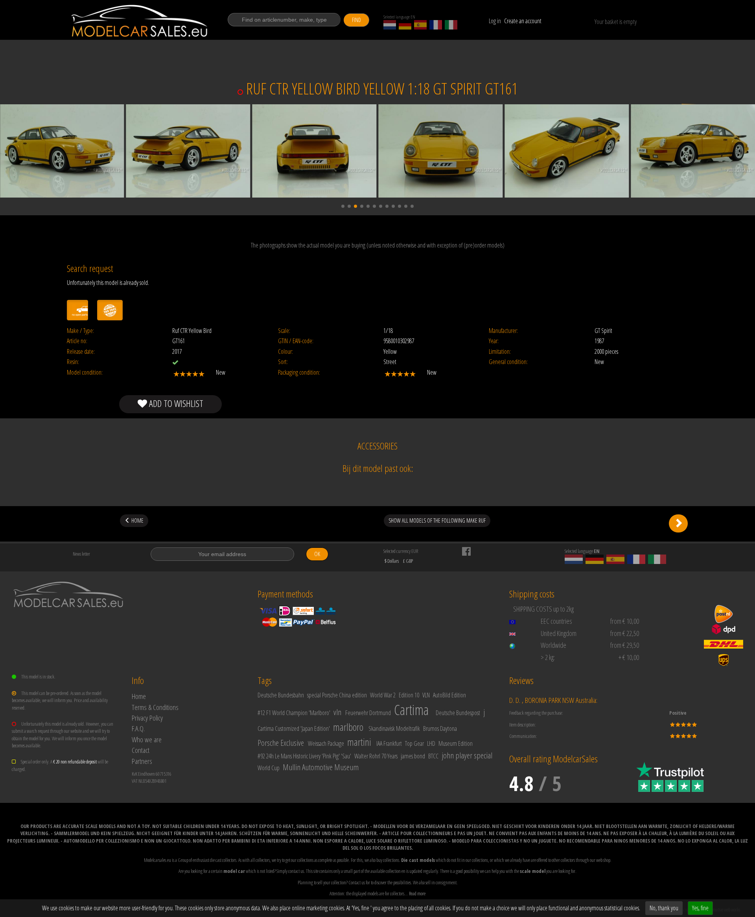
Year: (494, 341)
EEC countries (556, 621)
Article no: (77, 341)
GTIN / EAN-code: (295, 341)
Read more (417, 893)
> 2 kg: (548, 657)
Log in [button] (495, 21)
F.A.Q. (138, 728)
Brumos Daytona (440, 728)
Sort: (283, 362)
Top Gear (414, 743)
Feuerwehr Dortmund (368, 712)
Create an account (522, 21)
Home (139, 696)
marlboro (348, 727)
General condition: (508, 362)
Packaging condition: (299, 372)
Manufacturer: (503, 331)
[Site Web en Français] (435, 25)
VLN (426, 695)
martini (359, 742)
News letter (81, 553)
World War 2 (383, 695)
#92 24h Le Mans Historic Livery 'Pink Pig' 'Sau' (304, 756)
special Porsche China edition (337, 695)
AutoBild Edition (449, 695)
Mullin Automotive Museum (321, 767)
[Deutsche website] (405, 25)
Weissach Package (326, 743)
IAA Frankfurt (389, 743)
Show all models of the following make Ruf (437, 520)
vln (337, 711)
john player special (467, 755)
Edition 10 (409, 695)
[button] (342, 206)
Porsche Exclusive (281, 742)
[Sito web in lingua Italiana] (451, 25)
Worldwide (553, 645)
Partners (142, 761)
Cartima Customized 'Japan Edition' (294, 728)
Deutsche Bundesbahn (281, 695)
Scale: (284, 331)
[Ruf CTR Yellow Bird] (678, 523)
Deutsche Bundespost (458, 712)
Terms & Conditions (155, 707)
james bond (413, 756)
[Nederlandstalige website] (389, 25)
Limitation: (500, 352)
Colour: (285, 352)
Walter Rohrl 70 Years (376, 756)
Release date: (81, 352)
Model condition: (85, 372)
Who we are (147, 739)
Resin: (73, 362)
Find (356, 20)
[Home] (140, 21)
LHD (431, 743)
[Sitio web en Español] (420, 25)
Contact (140, 750)
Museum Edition (455, 743)
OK (317, 554)
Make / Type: (80, 331)
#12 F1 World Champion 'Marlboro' (294, 712)
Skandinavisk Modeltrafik (394, 728)
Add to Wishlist (175, 403)
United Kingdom (558, 633)
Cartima (411, 709)
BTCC (433, 756)
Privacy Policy (147, 717)
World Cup (269, 768)
